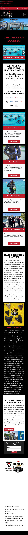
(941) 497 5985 (5, 5)
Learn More (14, 141)
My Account (4, 8)
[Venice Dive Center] (12, 14)
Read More (9, 429)
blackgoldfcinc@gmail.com (5, 3)
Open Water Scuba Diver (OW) (14, 57)
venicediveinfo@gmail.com (7, 1)
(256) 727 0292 (12, 5)
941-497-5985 (11, 513)
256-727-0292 (11, 521)
